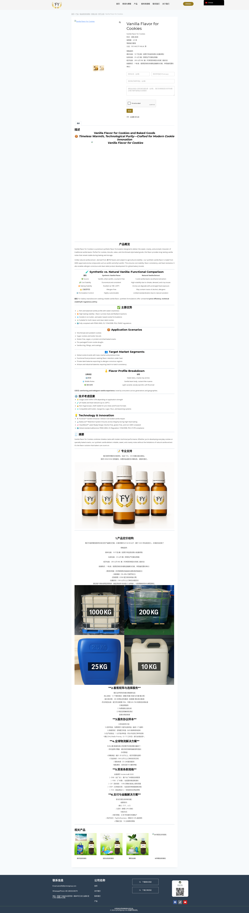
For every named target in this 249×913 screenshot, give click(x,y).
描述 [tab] (78, 123)
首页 (118, 4)
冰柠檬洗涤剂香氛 (160, 858)
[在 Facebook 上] (175, 902)
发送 (129, 111)
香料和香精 (145, 4)
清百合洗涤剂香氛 (108, 858)
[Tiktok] (180, 902)
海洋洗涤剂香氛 (81, 858)
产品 (135, 4)
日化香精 (132, 117)
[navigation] (214, 2)
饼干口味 (137, 117)
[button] (136, 4)
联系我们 (156, 4)
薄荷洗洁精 (132, 858)
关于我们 (165, 4)
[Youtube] (185, 902)
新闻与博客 (126, 4)
